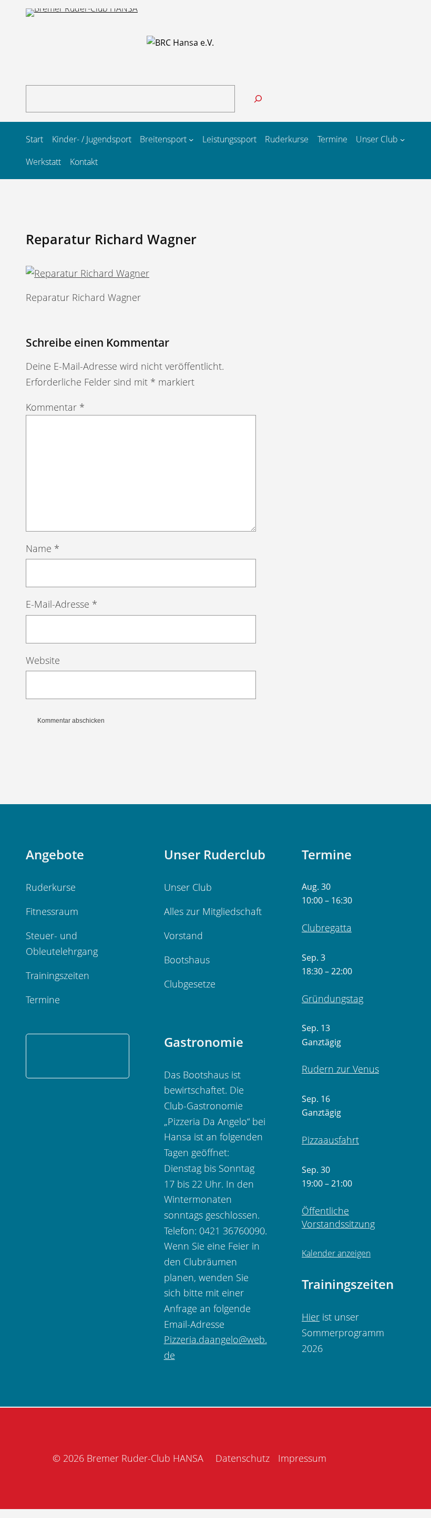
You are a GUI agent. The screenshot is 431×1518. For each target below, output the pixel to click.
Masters (324, 406)
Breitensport (334, 343)
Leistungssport (338, 390)
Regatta (323, 421)
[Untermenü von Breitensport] (191, 139)
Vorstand (326, 452)
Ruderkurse (332, 437)
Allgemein (328, 327)
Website (43, 660)
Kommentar (55, 407)
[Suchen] (258, 98)
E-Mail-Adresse (61, 604)
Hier (311, 1317)
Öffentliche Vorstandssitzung (338, 1217)
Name (42, 548)
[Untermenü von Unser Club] (402, 139)
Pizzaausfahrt (330, 1140)
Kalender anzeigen (336, 1253)
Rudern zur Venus (340, 1069)
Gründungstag (332, 998)
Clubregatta (327, 927)
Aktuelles (326, 312)
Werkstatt (327, 468)
